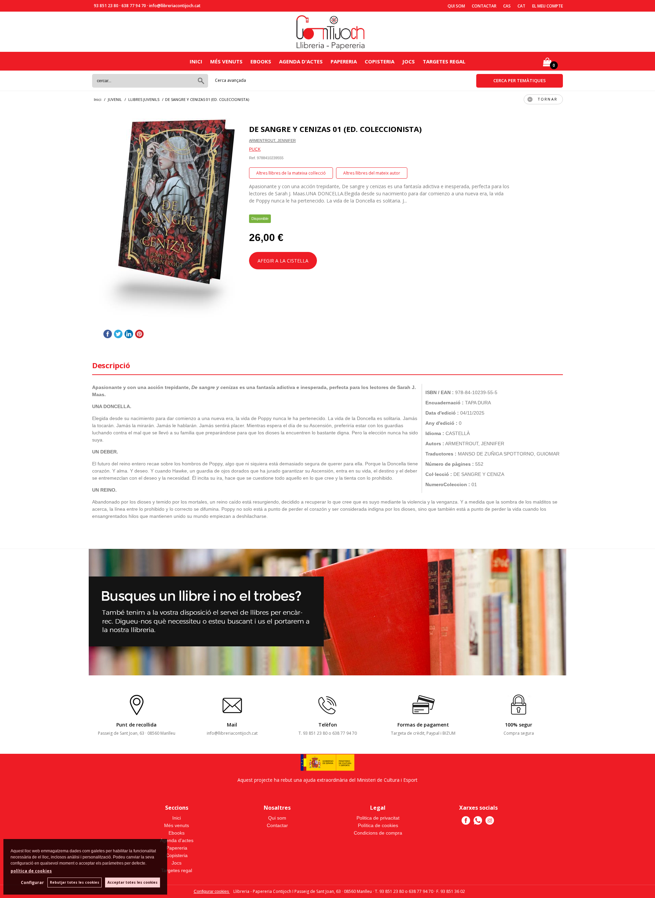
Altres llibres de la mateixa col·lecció (291, 173)
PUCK (255, 149)
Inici (196, 61)
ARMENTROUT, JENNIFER (272, 140)
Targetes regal (444, 61)
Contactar (484, 6)
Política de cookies (378, 825)
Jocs (408, 61)
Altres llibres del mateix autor (371, 173)
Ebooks (260, 61)
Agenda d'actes (301, 61)
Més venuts (226, 61)
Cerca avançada (230, 80)
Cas (507, 6)
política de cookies (31, 871)
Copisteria (379, 61)
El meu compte (547, 6)
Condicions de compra (378, 833)
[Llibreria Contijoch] (331, 32)
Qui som (456, 6)
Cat (521, 6)
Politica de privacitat (377, 818)
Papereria (344, 61)
